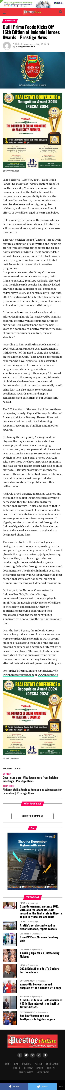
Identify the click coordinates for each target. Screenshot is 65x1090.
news (16, 1063)
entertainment (53, 1063)
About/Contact (26, 1072)
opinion (39, 1068)
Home (7, 1063)
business (26, 1063)
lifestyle (51, 1068)
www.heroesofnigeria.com (18, 675)
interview (28, 1068)
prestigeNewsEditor (25, 46)
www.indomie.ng (48, 675)
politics (38, 1063)
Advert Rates (43, 1072)
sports (16, 1068)
